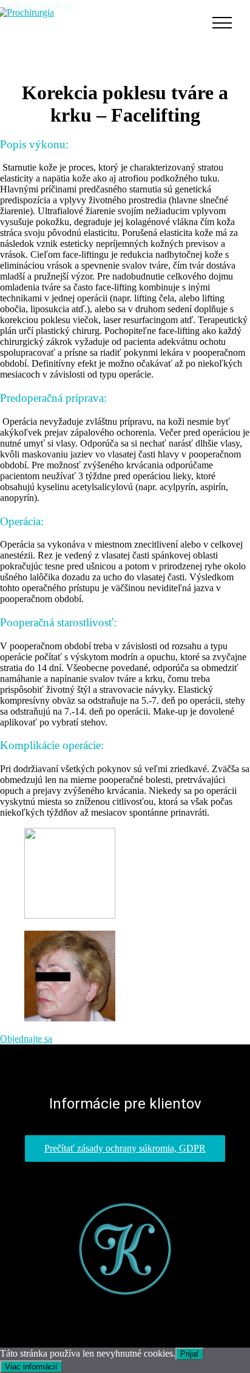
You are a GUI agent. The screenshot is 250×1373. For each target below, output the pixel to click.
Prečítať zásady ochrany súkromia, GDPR (125, 1148)
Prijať (189, 1353)
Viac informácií (31, 1366)
